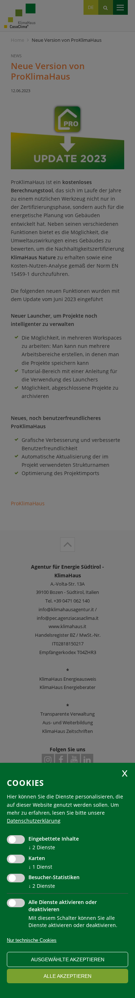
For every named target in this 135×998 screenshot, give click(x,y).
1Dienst (40, 866)
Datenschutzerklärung (33, 820)
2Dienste (41, 847)
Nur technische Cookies (32, 940)
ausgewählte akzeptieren (67, 959)
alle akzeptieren (67, 976)
